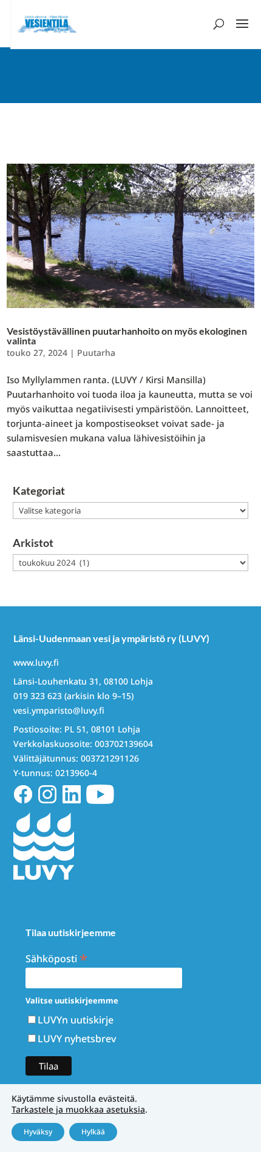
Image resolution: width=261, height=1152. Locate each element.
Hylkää (93, 1132)
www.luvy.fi (36, 662)
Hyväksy (38, 1132)
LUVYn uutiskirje (76, 1019)
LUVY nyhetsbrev (77, 1038)
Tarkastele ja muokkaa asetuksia (78, 1109)
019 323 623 (37, 696)
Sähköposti (56, 957)
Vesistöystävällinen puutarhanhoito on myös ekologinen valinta (127, 335)
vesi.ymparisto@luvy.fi (58, 710)
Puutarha (96, 352)
